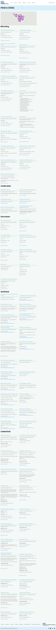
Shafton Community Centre (8, 173)
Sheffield (19, 2)
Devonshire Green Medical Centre (27, 421)
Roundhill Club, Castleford (26, 523)
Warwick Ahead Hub (24, 509)
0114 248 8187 (24, 375)
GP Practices (22, 90)
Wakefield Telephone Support (8, 469)
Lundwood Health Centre (7, 146)
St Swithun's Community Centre (27, 435)
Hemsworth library (5, 611)
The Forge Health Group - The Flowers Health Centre (26, 314)
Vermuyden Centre (5, 235)
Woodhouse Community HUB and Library (9, 295)
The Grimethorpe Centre (7, 62)
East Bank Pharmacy (6, 341)
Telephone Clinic (23, 76)
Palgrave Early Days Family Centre (9, 394)
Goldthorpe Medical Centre (26, 160)
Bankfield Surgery (5, 189)
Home (11, 2)
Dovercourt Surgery (24, 394)
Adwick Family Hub (6, 220)
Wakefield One (4, 485)
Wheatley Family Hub (6, 249)
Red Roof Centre (23, 539)
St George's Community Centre (27, 469)
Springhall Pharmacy (6, 199)
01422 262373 (24, 213)
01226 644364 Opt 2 (6, 40)
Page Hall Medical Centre (25, 360)
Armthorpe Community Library (8, 279)
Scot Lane (3, 264)
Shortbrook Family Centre (7, 315)
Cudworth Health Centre (25, 131)
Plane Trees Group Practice (7, 207)
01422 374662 (5, 195)
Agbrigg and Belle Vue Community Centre (6, 553)
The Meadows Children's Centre (27, 295)
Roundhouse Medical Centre (8, 160)
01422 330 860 (5, 212)
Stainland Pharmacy (24, 199)
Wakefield (33, 2)
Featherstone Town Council (26, 611)
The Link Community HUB (26, 341)
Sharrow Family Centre (25, 304)
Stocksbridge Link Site (25, 383)
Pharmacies (22, 116)
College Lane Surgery (6, 523)
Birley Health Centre (6, 383)
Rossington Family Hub (25, 235)
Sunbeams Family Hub (6, 450)
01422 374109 (24, 195)
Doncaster (28, 2)
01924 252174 (5, 446)
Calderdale (24, 2)
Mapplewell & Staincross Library (27, 62)
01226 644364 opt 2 (6, 55)
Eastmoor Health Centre (7, 539)
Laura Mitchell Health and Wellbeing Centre (25, 206)
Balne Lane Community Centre (8, 579)
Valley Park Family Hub (25, 327)
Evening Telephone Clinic (7, 509)
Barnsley (15, 2)
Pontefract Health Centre (25, 554)
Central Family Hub (24, 264)
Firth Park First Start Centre (8, 360)
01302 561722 (5, 229)
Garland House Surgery (25, 30)
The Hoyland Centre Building (8, 76)
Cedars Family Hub (5, 435)
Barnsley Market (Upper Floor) (27, 146)
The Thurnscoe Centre (6, 116)
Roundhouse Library (6, 131)
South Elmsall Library (24, 592)
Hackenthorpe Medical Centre (27, 371)
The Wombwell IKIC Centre (7, 30)
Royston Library (23, 44)
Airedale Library (5, 592)
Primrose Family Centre (7, 408)
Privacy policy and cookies (36, 624)
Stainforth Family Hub (25, 220)
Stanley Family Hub (24, 485)
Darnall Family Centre (6, 304)
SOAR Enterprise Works (7, 371)
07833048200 (24, 299)
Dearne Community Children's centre (8, 44)
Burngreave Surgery (6, 421)
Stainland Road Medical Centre (27, 189)
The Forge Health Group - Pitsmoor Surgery (7, 327)
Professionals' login (52, 2)
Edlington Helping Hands (25, 249)
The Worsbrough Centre (7, 90)
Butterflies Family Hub (25, 450)
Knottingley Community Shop (27, 579)
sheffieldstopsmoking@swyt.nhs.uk (27, 300)
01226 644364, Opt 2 (6, 169)
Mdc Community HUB (24, 408)
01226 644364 (5, 155)
